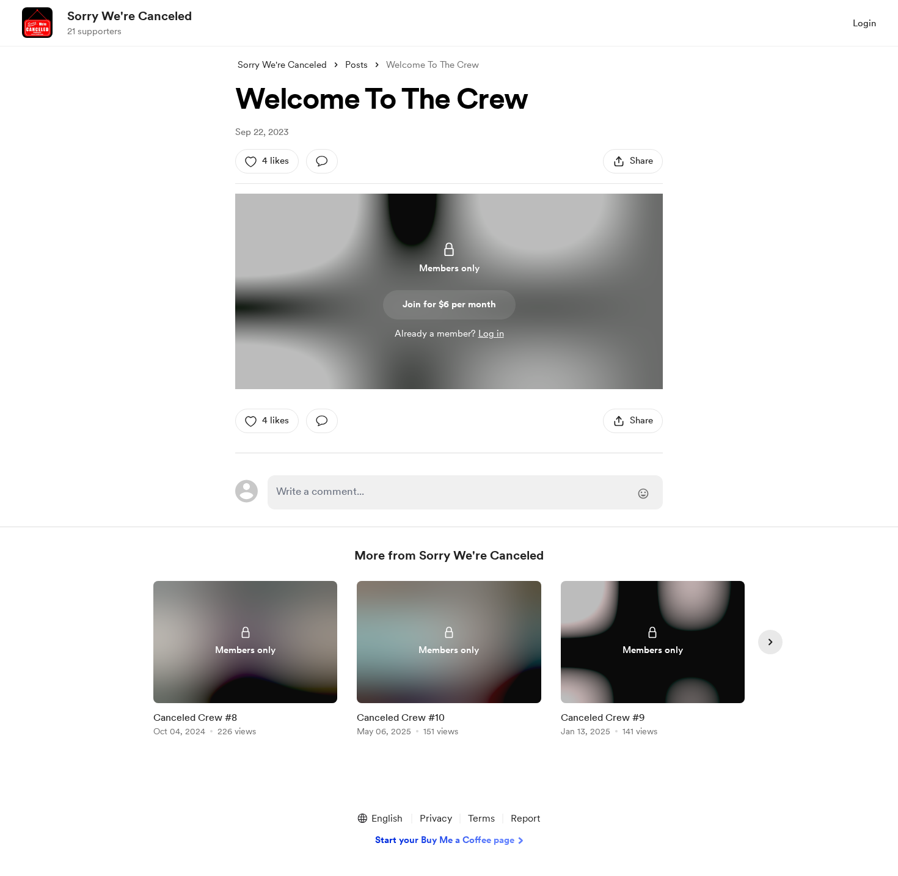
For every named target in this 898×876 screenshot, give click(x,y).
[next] (770, 642)
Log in (491, 333)
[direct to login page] (465, 492)
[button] (379, 818)
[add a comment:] (322, 161)
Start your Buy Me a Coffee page (444, 839)
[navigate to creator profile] (37, 22)
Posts (356, 64)
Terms (481, 818)
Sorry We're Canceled (129, 16)
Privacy (436, 818)
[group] (245, 660)
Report (525, 818)
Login (864, 23)
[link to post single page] (245, 660)
